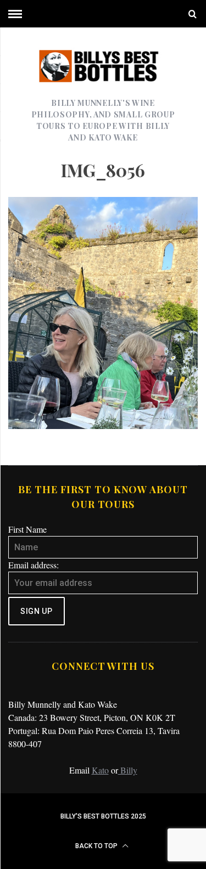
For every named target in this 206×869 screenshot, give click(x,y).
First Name (27, 529)
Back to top (97, 846)
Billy (127, 770)
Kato (100, 770)
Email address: (33, 565)
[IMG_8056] (103, 425)
